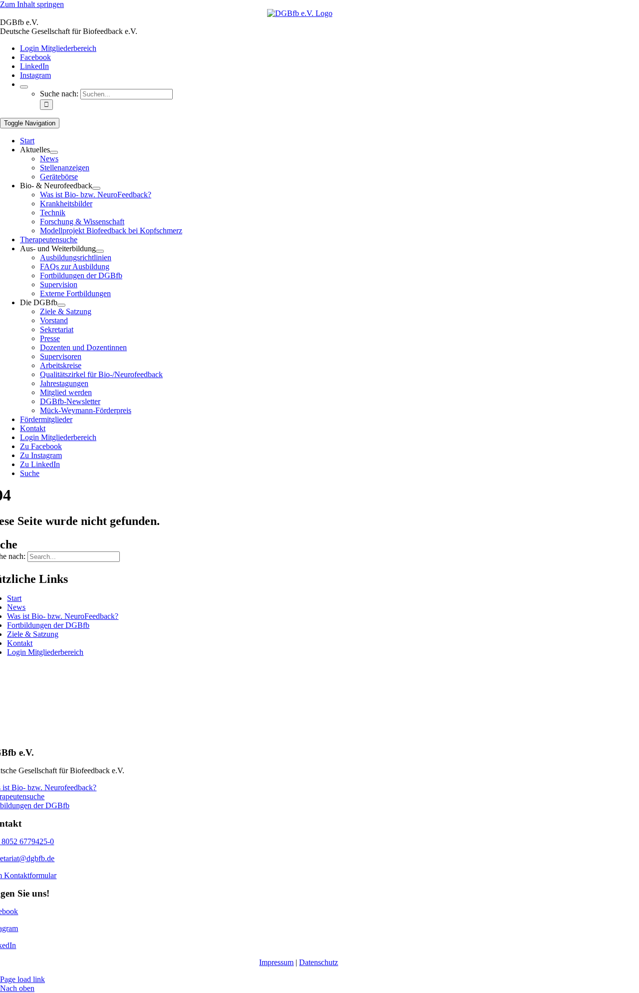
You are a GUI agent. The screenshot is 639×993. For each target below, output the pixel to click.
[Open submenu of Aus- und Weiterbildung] (100, 251)
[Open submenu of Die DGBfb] (61, 305)
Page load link (22, 979)
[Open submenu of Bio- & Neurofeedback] (96, 188)
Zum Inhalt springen (32, 4)
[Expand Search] (24, 86)
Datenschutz (318, 962)
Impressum (276, 962)
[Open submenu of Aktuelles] (54, 152)
